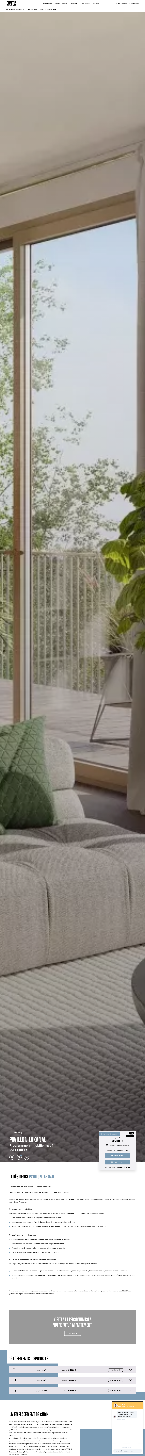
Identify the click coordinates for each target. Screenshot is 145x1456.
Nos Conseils (73, 3)
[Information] (137, 1405)
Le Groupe (95, 3)
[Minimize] (140, 1405)
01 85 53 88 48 (124, 1167)
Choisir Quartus (85, 3)
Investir (64, 3)
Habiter (57, 3)
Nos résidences (47, 3)
